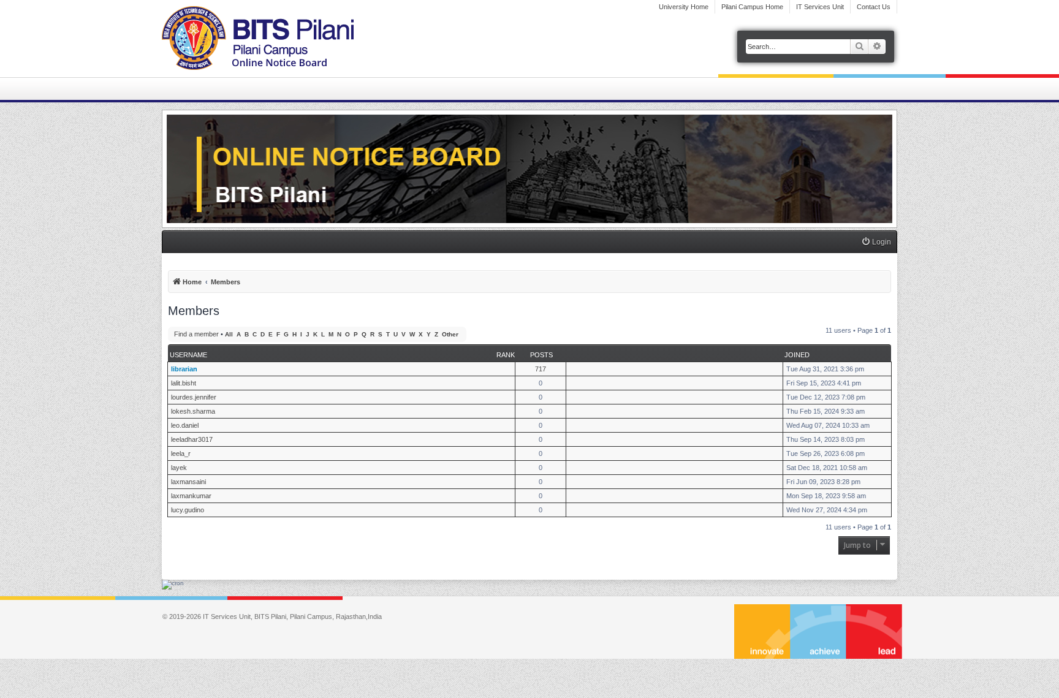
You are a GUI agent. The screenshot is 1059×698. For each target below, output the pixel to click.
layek (179, 467)
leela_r (181, 453)
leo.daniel (185, 425)
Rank (505, 354)
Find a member (196, 334)
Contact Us (873, 6)
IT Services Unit (820, 6)
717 (540, 369)
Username (188, 354)
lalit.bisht (183, 383)
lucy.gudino (187, 510)
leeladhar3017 (192, 439)
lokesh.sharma (193, 411)
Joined (797, 354)
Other (450, 334)
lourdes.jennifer (193, 397)
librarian (184, 369)
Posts (541, 354)
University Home (683, 6)
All (229, 334)
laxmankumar (191, 495)
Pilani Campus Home (752, 6)
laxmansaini (188, 481)
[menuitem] (876, 242)
